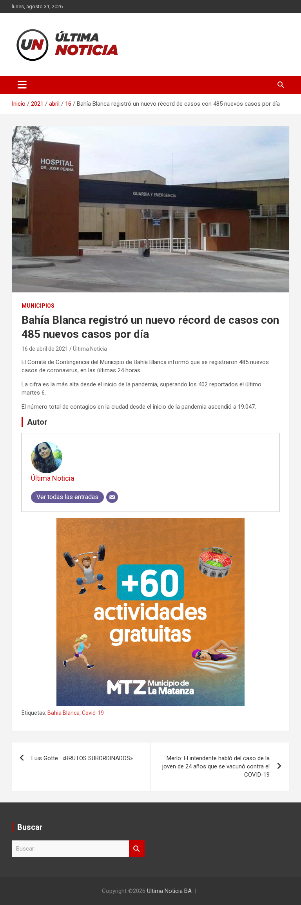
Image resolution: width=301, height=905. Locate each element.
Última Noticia (90, 349)
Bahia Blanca (63, 713)
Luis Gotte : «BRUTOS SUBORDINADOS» (82, 758)
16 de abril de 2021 (45, 349)
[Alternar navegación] (22, 85)
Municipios (38, 306)
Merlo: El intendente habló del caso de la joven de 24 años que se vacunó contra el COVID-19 (216, 766)
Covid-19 (93, 713)
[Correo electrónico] (112, 497)
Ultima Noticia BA (169, 890)
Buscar (137, 849)
